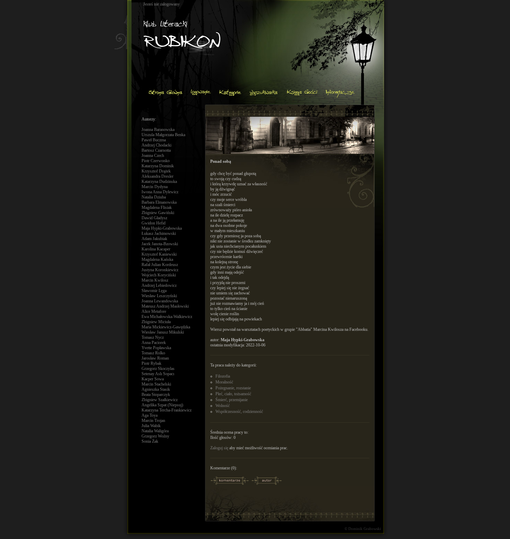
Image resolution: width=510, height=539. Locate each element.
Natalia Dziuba (154, 197)
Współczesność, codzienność (239, 411)
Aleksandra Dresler (157, 176)
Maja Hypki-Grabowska (162, 228)
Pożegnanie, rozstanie (233, 388)
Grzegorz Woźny (155, 436)
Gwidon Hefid (153, 223)
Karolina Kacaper (156, 249)
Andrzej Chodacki (156, 145)
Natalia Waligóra (155, 430)
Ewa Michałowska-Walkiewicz (167, 316)
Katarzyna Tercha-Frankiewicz (167, 410)
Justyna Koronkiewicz (160, 269)
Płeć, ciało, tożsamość (233, 393)
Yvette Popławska (156, 347)
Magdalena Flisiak (157, 207)
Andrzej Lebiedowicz (159, 285)
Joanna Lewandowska (160, 301)
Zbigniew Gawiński (158, 212)
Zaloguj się (219, 447)
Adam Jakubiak (154, 238)
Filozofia (222, 376)
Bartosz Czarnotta (156, 150)
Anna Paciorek (154, 342)
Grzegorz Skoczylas (158, 368)
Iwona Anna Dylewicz (160, 191)
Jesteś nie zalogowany (161, 4)
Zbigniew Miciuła (156, 321)
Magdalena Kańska (157, 259)
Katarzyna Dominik (158, 166)
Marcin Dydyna (155, 186)
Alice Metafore (154, 311)
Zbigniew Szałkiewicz (160, 399)
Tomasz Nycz (153, 337)
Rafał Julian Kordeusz (160, 264)
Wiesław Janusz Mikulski (163, 332)
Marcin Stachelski (156, 384)
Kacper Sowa (153, 379)
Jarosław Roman (155, 358)
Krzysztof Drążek (156, 171)
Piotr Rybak (151, 363)
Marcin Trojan (153, 420)
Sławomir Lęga (154, 290)
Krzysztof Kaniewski (159, 254)
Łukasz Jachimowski (159, 233)
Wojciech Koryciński (159, 275)
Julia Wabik (151, 425)
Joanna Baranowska (158, 129)
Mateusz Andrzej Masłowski (165, 306)
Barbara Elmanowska (159, 202)
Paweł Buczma (154, 140)
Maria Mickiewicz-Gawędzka (166, 327)
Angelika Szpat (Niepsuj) (162, 405)
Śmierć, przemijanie (231, 399)
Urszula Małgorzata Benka (163, 134)
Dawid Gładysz (154, 217)
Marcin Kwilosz (155, 280)
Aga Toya (150, 415)
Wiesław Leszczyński (159, 295)
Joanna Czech (153, 155)
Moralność (224, 382)
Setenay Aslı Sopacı (158, 373)
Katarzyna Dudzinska (159, 181)
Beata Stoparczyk (156, 394)
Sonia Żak (150, 441)
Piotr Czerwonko (156, 160)
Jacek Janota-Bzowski (160, 243)
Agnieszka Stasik (156, 389)
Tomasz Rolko (153, 353)
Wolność (222, 405)
